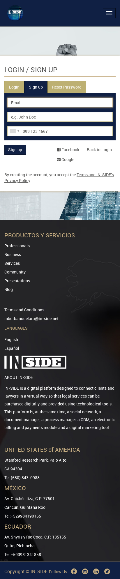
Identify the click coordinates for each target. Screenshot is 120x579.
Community (15, 272)
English (11, 339)
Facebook (70, 149)
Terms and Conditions (24, 310)
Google (67, 159)
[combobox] (14, 131)
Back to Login (99, 149)
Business (12, 254)
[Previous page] (107, 553)
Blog (8, 289)
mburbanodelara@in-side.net (31, 318)
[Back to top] (107, 545)
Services (12, 263)
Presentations (17, 280)
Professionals (17, 245)
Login (14, 87)
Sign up (36, 87)
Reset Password (67, 87)
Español (11, 348)
